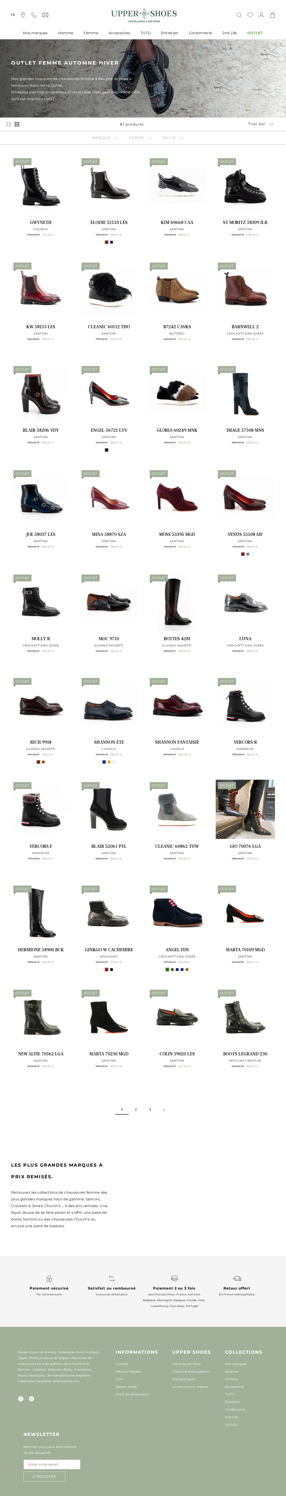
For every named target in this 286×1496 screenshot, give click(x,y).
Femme (91, 33)
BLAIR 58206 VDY (41, 430)
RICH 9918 (40, 742)
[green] (167, 969)
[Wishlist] (250, 15)
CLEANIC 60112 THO (109, 327)
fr (13, 14)
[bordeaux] (243, 554)
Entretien (170, 33)
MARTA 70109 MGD (245, 950)
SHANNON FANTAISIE (177, 742)
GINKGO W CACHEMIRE (109, 950)
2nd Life (229, 33)
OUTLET (255, 33)
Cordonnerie (200, 33)
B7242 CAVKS (177, 327)
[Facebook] (20, 1398)
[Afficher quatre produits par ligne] (17, 124)
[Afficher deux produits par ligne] (8, 124)
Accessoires (119, 33)
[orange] (109, 762)
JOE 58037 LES (40, 534)
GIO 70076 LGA (245, 846)
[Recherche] (239, 15)
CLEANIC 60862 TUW (177, 846)
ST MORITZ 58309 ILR (245, 222)
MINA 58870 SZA (109, 534)
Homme (66, 33)
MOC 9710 (109, 639)
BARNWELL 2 (245, 327)
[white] (114, 762)
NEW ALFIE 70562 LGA (40, 1054)
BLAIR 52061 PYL (109, 846)
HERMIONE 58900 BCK (41, 950)
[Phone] (34, 15)
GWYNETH (41, 222)
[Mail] (45, 15)
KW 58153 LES (40, 327)
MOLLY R (41, 639)
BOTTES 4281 (177, 639)
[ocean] (182, 969)
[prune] (111, 450)
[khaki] (172, 969)
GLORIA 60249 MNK (177, 430)
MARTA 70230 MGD (108, 1054)
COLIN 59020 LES (177, 1054)
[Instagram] (31, 1398)
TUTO (146, 33)
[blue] (104, 762)
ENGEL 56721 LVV (109, 430)
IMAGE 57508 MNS (245, 430)
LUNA (245, 639)
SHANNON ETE (109, 742)
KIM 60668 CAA (177, 222)
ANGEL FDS (177, 950)
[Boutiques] (23, 15)
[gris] (247, 554)
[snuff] (187, 969)
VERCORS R (245, 742)
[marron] (43, 762)
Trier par (257, 124)
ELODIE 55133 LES (109, 222)
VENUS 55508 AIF (245, 534)
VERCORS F (40, 846)
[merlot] (106, 969)
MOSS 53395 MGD (177, 534)
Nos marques (35, 33)
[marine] (111, 242)
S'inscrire (44, 1476)
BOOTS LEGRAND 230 (245, 1054)
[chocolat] (106, 242)
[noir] (106, 450)
